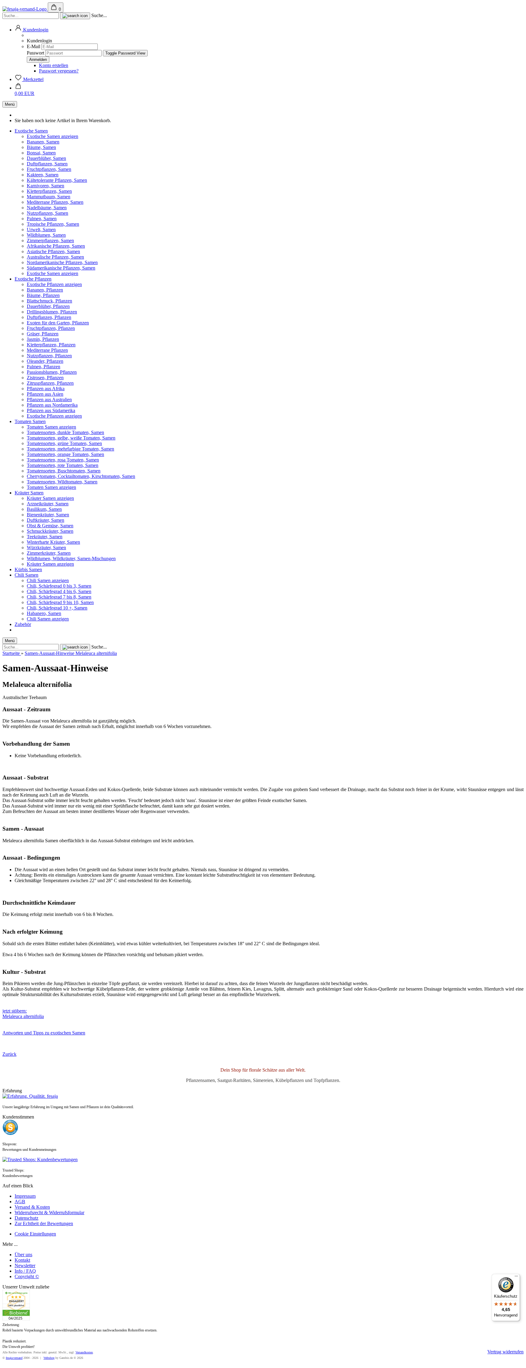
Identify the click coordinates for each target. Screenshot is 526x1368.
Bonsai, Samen (41, 152)
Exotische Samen (31, 130)
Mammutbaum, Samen (48, 196)
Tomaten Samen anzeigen (51, 426)
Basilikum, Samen (44, 509)
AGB (20, 1201)
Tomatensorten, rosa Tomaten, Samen (63, 459)
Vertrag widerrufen (505, 1351)
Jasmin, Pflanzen (43, 339)
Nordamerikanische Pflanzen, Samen (62, 262)
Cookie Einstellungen (35, 1233)
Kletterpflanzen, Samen (49, 191)
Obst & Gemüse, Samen (50, 525)
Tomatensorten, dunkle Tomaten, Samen (65, 432)
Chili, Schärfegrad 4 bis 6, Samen (59, 591)
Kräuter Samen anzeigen (50, 498)
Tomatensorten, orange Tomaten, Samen (65, 454)
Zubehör (23, 624)
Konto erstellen (53, 65)
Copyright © (27, 1276)
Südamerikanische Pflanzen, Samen (61, 267)
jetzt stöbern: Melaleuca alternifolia (23, 1013)
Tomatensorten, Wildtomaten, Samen (62, 481)
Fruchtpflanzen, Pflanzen (51, 328)
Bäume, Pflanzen (43, 295)
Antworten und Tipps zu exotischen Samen (43, 1032)
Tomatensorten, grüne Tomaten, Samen (64, 443)
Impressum (25, 1196)
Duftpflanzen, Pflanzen (49, 317)
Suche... (99, 15)
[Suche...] (75, 15)
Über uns (23, 1254)
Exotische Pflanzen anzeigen (54, 284)
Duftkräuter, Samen (45, 520)
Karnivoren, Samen (45, 185)
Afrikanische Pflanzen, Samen (56, 246)
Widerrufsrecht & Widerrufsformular (49, 1212)
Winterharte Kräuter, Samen (53, 542)
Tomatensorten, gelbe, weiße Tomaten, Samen (71, 437)
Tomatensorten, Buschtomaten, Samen (63, 470)
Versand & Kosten (32, 1207)
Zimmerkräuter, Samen (49, 553)
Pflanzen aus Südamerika (51, 410)
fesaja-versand (14, 1357)
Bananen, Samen (43, 141)
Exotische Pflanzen (33, 278)
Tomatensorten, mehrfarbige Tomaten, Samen (70, 448)
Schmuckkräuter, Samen (50, 531)
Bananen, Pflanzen (45, 289)
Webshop (49, 1357)
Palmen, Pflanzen (43, 366)
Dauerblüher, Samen (46, 158)
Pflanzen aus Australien (49, 399)
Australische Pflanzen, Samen (55, 257)
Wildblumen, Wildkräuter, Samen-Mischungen (71, 558)
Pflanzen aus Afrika (46, 388)
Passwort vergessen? (59, 70)
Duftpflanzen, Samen (47, 163)
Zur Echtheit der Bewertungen (44, 1223)
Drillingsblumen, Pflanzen (52, 311)
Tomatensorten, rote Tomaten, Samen (62, 465)
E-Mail (33, 46)
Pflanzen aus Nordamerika (52, 405)
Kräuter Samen (29, 492)
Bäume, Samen (41, 147)
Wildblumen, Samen (46, 235)
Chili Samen (26, 575)
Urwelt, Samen (41, 229)
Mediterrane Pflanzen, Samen (55, 202)
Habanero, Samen (44, 613)
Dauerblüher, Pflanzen (48, 306)
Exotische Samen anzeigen (52, 136)
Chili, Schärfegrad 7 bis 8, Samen (59, 596)
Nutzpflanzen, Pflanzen (49, 355)
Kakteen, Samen (42, 174)
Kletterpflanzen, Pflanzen (51, 344)
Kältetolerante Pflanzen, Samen (57, 180)
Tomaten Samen (30, 421)
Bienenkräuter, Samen (48, 514)
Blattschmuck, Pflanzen (49, 300)
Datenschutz (26, 1218)
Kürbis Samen (28, 569)
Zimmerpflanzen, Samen (50, 240)
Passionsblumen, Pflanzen (52, 372)
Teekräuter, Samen (44, 536)
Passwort (35, 52)
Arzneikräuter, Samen (47, 503)
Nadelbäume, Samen (47, 207)
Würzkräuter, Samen (46, 547)
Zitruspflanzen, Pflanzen (50, 383)
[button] (31, 29)
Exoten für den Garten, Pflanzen (58, 322)
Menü (10, 104)
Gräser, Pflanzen (42, 333)
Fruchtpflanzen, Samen (49, 169)
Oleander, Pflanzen (45, 361)
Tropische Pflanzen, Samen (53, 224)
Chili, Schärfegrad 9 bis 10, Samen (60, 602)
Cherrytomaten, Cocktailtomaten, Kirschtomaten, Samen (81, 476)
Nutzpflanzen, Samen (47, 213)
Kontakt (22, 1260)
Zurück (9, 1054)
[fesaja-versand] (25, 9)
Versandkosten (84, 1352)
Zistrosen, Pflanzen (45, 377)
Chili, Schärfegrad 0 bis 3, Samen (59, 586)
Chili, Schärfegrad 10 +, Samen (57, 607)
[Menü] (516, 1277)
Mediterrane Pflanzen (47, 350)
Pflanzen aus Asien (45, 394)
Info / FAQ (25, 1271)
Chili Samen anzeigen (48, 580)
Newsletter (25, 1265)
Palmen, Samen (42, 218)
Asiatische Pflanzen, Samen (53, 251)
